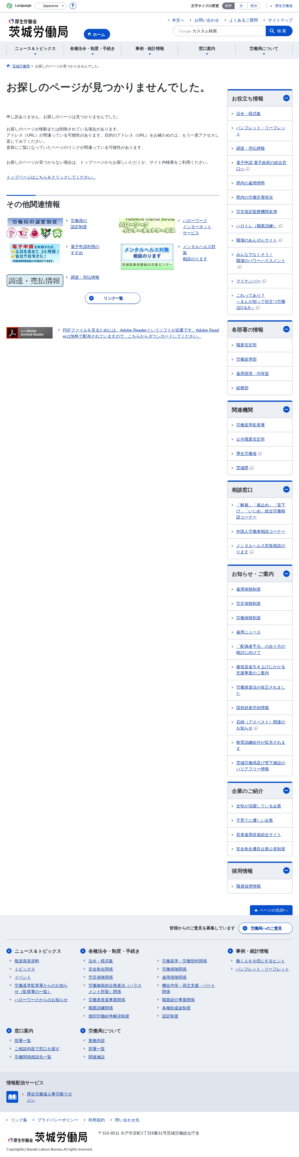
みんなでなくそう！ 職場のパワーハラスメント (260, 257)
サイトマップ (280, 20)
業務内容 (96, 1040)
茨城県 (242, 467)
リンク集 (19, 1120)
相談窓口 (242, 490)
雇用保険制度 (248, 589)
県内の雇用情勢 (250, 183)
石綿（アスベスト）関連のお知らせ (260, 725)
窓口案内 (24, 1030)
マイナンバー (248, 281)
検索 (282, 31)
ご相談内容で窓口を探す (37, 1048)
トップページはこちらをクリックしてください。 (51, 177)
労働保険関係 (174, 969)
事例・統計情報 (252, 951)
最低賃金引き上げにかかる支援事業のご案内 (260, 669)
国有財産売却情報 (252, 707)
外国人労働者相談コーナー (260, 531)
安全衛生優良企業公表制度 (260, 849)
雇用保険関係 (174, 977)
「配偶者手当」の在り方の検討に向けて (260, 649)
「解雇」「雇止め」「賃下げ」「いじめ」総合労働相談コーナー (260, 510)
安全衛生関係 (100, 969)
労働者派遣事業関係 (106, 999)
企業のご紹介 (247, 791)
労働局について (104, 1030)
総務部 (242, 387)
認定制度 (170, 1016)
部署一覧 (23, 1040)
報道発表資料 (27, 961)
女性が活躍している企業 (258, 806)
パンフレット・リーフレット (260, 130)
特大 (254, 6)
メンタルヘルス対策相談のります (260, 548)
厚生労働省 (284, 6)
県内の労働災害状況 (254, 197)
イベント (23, 977)
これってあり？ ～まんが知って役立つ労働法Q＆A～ (260, 301)
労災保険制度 (248, 603)
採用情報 (242, 871)
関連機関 (242, 410)
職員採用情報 (248, 886)
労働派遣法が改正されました (260, 690)
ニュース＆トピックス (38, 951)
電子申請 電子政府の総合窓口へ (261, 165)
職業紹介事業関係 (178, 999)
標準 (228, 6)
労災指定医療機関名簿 (256, 211)
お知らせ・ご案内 (253, 574)
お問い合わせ (206, 20)
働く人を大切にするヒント (260, 961)
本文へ (178, 20)
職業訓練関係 (100, 1008)
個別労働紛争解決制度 (108, 1016)
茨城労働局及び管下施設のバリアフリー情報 (260, 765)
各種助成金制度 (176, 1008)
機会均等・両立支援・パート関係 (188, 988)
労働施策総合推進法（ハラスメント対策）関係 (115, 988)
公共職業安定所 (250, 439)
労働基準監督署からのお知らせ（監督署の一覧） (41, 988)
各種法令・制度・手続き (114, 951)
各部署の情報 (247, 330)
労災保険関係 (100, 977)
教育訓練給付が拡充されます (260, 745)
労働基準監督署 (250, 425)
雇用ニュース (248, 632)
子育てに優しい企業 (254, 820)
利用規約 (96, 1120)
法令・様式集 (248, 113)
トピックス (25, 969)
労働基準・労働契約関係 (184, 961)
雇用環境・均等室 (252, 373)
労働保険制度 (248, 617)
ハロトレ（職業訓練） (256, 226)
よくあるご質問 (243, 20)
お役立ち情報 (247, 99)
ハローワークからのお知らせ (41, 999)
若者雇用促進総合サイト (258, 834)
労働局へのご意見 (266, 928)
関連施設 (96, 1057)
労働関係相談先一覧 (33, 1057)
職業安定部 (246, 345)
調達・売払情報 (250, 148)
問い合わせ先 (127, 1120)
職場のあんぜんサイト (256, 240)
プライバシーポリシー (57, 1120)
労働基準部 (246, 359)
